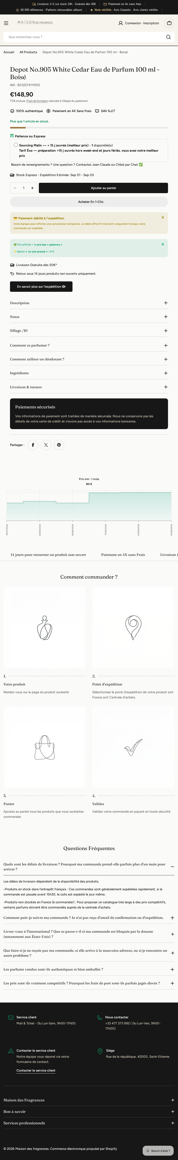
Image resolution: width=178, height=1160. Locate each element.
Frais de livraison (37, 101)
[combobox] (89, 37)
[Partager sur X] (46, 445)
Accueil (8, 52)
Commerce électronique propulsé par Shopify (83, 1149)
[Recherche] (168, 37)
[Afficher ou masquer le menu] (6, 23)
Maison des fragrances (32, 1149)
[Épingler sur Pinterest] (59, 445)
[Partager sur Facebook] (33, 445)
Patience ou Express (30, 136)
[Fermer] (163, 217)
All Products (28, 52)
